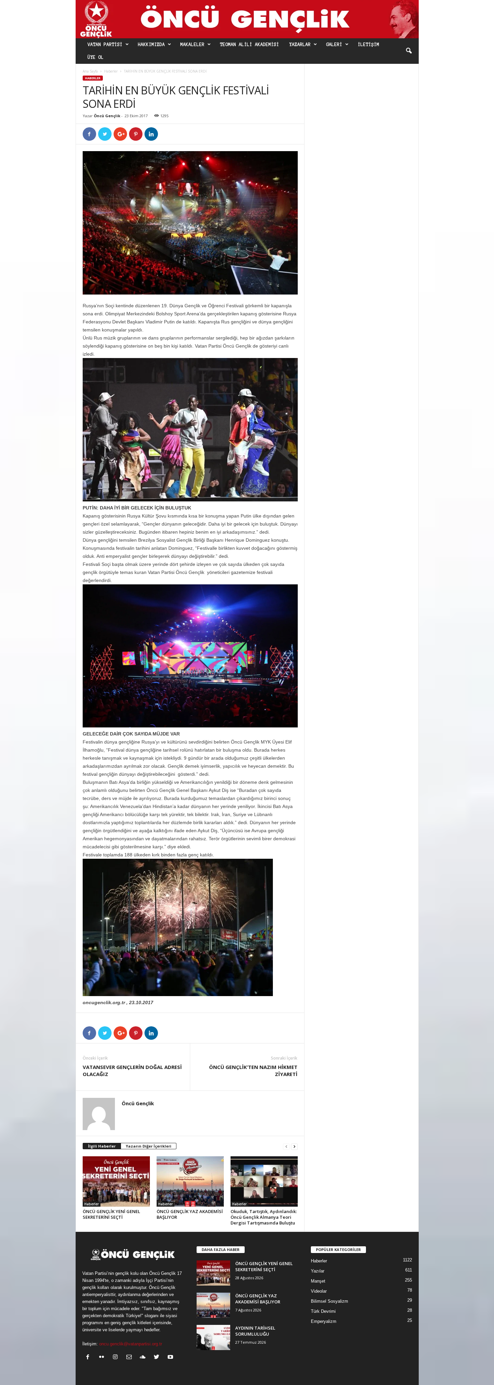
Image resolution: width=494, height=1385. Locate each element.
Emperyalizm (323, 1321)
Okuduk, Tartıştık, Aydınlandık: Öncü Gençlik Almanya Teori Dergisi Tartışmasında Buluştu (264, 1217)
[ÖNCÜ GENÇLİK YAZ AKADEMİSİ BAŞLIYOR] (190, 1181)
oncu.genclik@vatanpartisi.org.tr (130, 1343)
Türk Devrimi (323, 1311)
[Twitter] (158, 1357)
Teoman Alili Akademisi (249, 44)
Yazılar (317, 1271)
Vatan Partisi (105, 44)
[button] (408, 51)
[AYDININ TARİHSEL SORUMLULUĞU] (213, 1337)
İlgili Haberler (102, 1146)
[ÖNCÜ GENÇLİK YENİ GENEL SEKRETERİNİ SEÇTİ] (116, 1181)
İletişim (368, 44)
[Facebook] (89, 1357)
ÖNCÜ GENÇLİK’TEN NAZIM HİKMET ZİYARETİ (253, 1070)
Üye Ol (96, 57)
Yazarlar (300, 44)
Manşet (318, 1281)
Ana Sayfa (90, 71)
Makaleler (192, 44)
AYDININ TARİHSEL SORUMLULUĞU (255, 1331)
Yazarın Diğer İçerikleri (148, 1146)
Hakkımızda (151, 44)
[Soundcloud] (144, 1357)
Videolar (319, 1291)
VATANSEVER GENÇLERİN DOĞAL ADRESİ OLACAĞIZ (132, 1070)
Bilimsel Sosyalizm (329, 1301)
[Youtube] (171, 1357)
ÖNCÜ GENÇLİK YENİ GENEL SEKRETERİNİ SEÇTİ (111, 1214)
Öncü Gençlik (107, 115)
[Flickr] (103, 1357)
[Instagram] (117, 1357)
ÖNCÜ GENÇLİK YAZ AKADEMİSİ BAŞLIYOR (190, 1214)
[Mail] (130, 1357)
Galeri (334, 44)
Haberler (111, 71)
